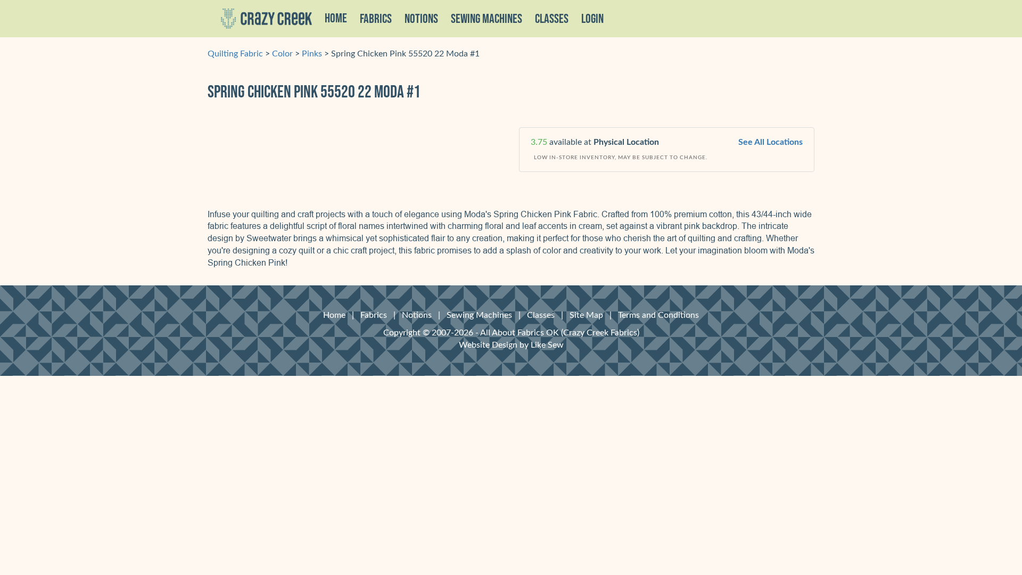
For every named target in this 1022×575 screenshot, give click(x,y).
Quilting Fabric (235, 54)
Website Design (488, 345)
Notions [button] (421, 19)
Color (282, 54)
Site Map (586, 315)
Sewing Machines (486, 19)
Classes (551, 19)
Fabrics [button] (376, 19)
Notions (417, 315)
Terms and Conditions (658, 315)
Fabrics (373, 315)
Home (336, 18)
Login (592, 19)
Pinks (312, 54)
